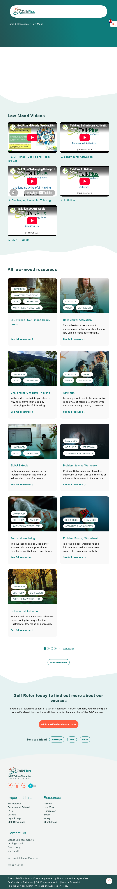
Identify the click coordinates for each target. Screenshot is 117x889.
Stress (47, 814)
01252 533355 (16, 865)
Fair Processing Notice (47, 881)
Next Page (68, 648)
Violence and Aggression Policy (51, 885)
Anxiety (48, 803)
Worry (47, 818)
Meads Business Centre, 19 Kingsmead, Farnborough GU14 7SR (21, 845)
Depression (50, 811)
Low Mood (37, 24)
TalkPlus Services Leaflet (20, 885)
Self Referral (14, 803)
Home (11, 24)
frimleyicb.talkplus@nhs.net (23, 858)
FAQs (11, 811)
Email (85, 739)
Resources (23, 24)
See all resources (58, 662)
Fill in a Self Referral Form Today (58, 724)
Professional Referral (19, 807)
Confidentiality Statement (21, 881)
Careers (12, 814)
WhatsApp (57, 739)
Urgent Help (14, 818)
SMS (72, 739)
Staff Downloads (16, 822)
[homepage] (24, 11)
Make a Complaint (70, 881)
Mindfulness (50, 822)
